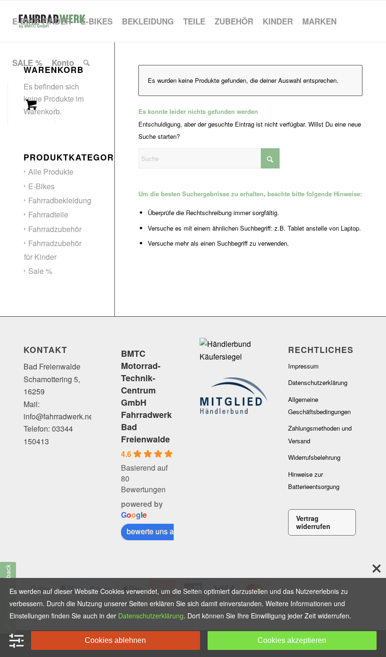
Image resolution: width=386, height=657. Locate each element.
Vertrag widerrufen (313, 522)
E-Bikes (41, 186)
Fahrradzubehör (54, 229)
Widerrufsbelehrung (314, 457)
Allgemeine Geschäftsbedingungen (319, 405)
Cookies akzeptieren (291, 640)
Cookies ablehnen (115, 640)
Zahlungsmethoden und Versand (320, 434)
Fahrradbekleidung (59, 200)
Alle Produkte (50, 171)
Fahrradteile (48, 214)
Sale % (40, 270)
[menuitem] (42, 21)
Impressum (303, 365)
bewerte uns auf (153, 531)
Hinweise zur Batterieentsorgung (313, 480)
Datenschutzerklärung (317, 382)
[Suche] (86, 62)
